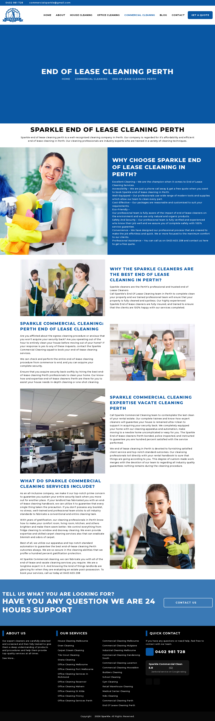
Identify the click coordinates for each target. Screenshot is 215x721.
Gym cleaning (110, 681)
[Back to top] (208, 714)
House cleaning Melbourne (73, 641)
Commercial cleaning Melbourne (120, 641)
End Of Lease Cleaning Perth (118, 705)
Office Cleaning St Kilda (71, 691)
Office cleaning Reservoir (72, 681)
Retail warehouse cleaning (117, 686)
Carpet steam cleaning (71, 650)
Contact (178, 15)
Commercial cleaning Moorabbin (120, 667)
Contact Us (187, 602)
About (60, 15)
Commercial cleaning (139, 15)
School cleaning (111, 677)
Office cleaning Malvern (71, 686)
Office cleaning (108, 15)
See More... (8, 658)
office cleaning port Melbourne (75, 669)
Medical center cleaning (116, 691)
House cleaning (81, 15)
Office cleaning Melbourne (73, 664)
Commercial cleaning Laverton (119, 663)
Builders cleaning (112, 672)
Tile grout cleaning (68, 655)
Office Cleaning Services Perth (75, 700)
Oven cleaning (66, 645)
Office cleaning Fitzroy (71, 696)
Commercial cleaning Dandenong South (121, 656)
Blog (163, 15)
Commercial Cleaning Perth (117, 700)
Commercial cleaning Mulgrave (119, 645)
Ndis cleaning (110, 696)
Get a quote (200, 15)
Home (47, 15)
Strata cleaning (66, 659)
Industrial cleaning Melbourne (119, 650)
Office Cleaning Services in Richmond (73, 675)
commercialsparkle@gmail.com (49, 2)
